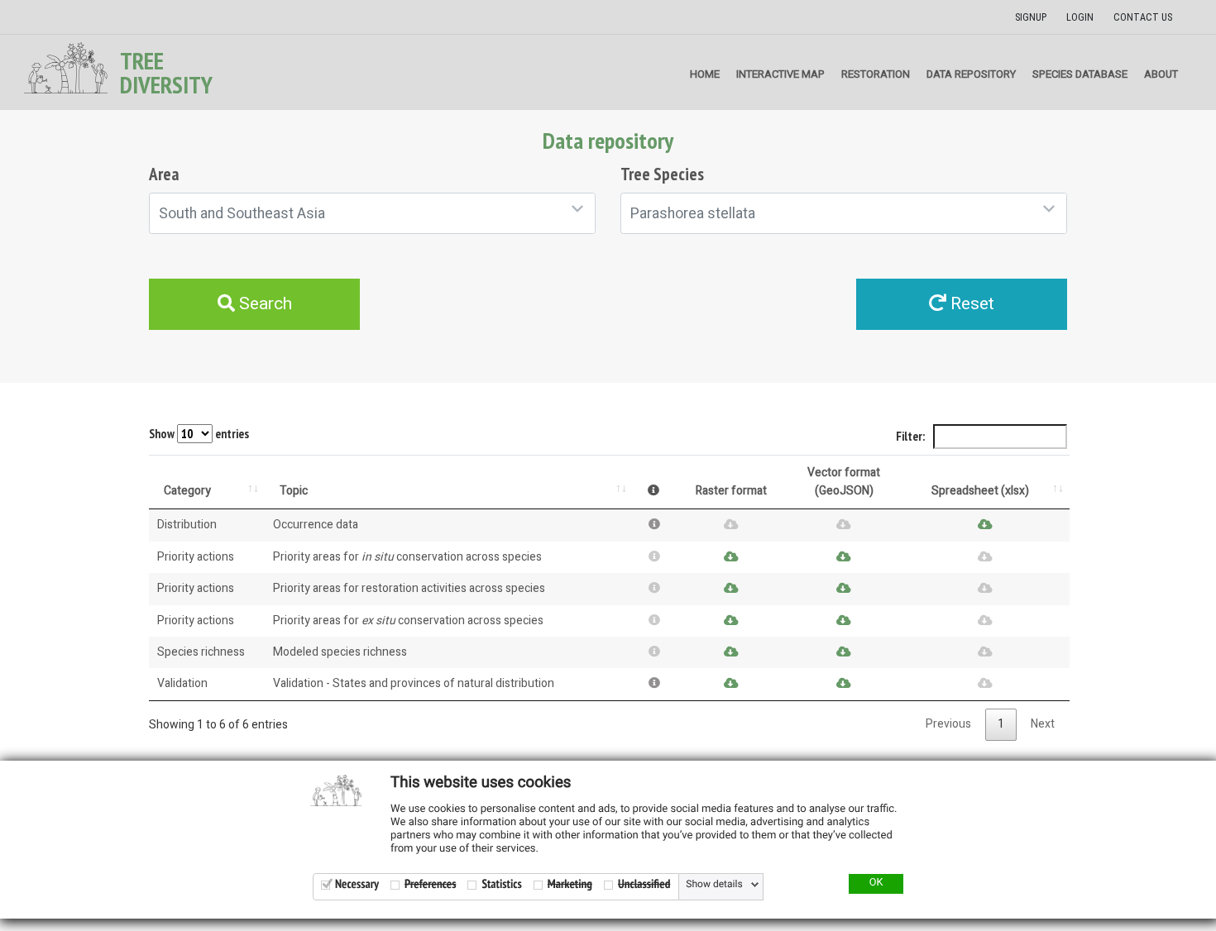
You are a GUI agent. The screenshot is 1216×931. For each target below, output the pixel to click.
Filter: (911, 436)
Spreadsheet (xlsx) (980, 490)
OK (876, 883)
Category (187, 490)
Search (263, 304)
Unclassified (644, 884)
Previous (948, 724)
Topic (294, 490)
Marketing (570, 884)
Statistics (501, 884)
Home (705, 74)
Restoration (875, 74)
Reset (970, 304)
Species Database (1079, 74)
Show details (714, 884)
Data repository (971, 74)
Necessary (357, 884)
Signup (1030, 17)
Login (1080, 17)
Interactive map (780, 74)
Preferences (430, 884)
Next (1043, 724)
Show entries (199, 434)
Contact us (1142, 17)
